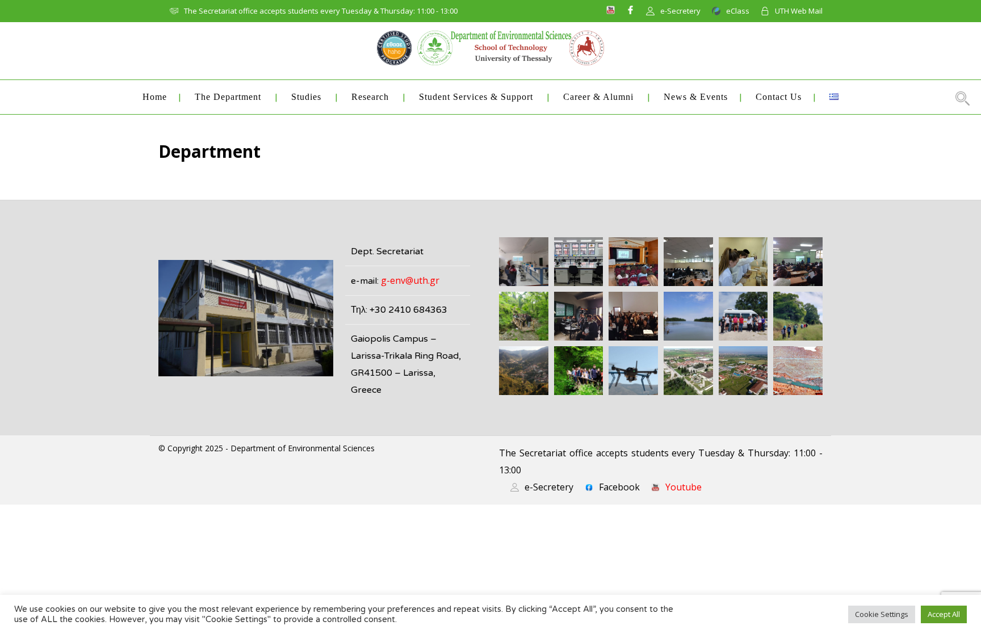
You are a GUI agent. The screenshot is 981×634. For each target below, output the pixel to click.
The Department (228, 97)
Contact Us (779, 97)
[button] (523, 261)
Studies (306, 97)
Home (154, 97)
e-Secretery (680, 11)
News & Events (696, 97)
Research (370, 97)
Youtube (683, 487)
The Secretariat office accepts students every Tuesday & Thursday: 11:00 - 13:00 (321, 11)
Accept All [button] (944, 614)
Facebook (619, 487)
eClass (737, 11)
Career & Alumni (598, 97)
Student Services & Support (476, 97)
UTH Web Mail (799, 11)
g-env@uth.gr (410, 280)
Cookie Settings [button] (881, 614)
